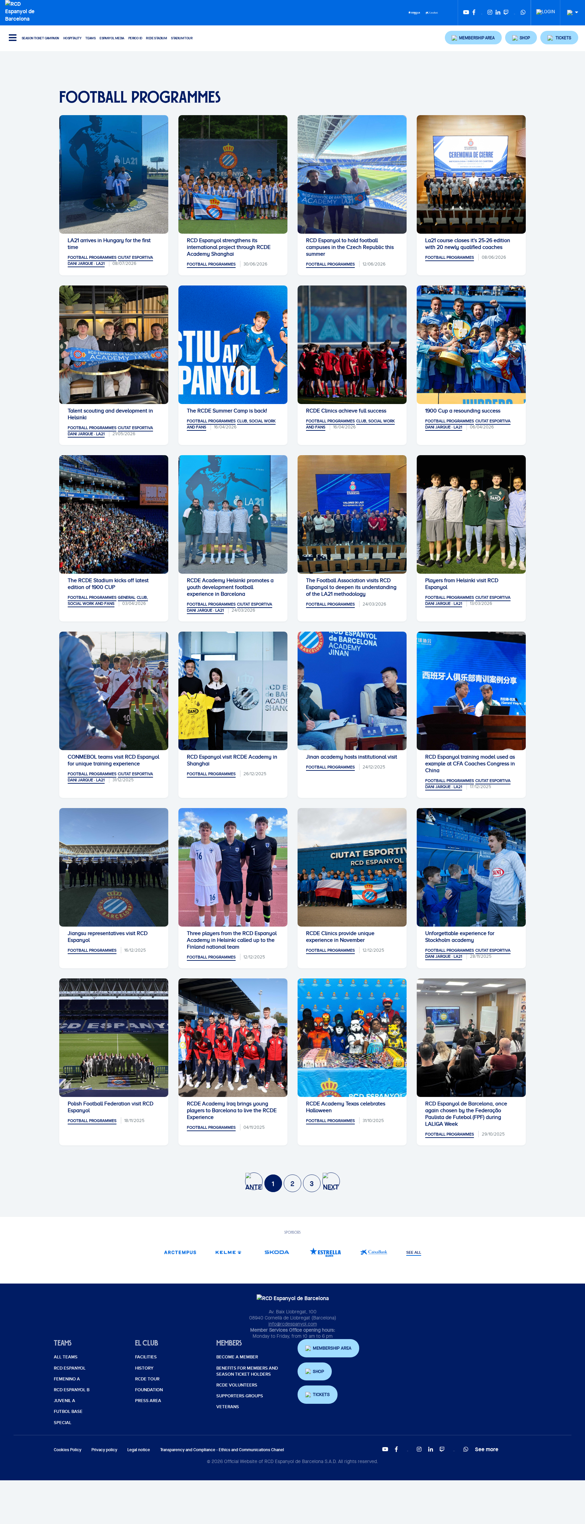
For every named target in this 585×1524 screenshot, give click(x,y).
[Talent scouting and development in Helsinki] (113, 344)
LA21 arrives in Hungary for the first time (109, 243)
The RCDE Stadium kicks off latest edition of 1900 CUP (108, 583)
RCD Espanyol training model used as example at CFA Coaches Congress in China (470, 764)
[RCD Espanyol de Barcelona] (21, 10)
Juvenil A (64, 1400)
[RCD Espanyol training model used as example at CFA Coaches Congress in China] (471, 691)
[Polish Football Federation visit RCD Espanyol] (113, 1037)
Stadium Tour (181, 38)
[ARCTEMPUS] (180, 1252)
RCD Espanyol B (71, 1390)
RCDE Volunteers (236, 1385)
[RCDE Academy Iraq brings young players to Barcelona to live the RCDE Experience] (232, 1037)
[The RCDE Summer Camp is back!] (232, 344)
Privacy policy (104, 1450)
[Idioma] (570, 12)
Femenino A (67, 1379)
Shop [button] (318, 1371)
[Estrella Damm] (414, 12)
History (144, 1368)
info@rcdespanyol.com (292, 1324)
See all (413, 1252)
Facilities (146, 1357)
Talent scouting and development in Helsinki (110, 414)
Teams (90, 38)
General (126, 597)
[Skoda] (277, 1252)
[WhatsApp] (523, 12)
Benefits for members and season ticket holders (247, 1371)
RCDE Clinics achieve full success (346, 411)
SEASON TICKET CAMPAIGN (40, 38)
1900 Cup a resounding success (462, 411)
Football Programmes (92, 257)
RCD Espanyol (70, 1368)
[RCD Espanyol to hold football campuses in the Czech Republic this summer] (352, 174)
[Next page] (331, 1181)
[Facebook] (474, 12)
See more (486, 1449)
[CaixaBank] (374, 1252)
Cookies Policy (67, 1450)
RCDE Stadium (156, 38)
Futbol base (68, 1411)
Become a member (237, 1357)
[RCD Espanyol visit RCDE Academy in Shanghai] (232, 691)
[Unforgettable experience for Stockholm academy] (471, 867)
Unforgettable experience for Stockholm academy (459, 936)
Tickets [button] (321, 1394)
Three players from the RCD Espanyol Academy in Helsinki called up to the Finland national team (232, 940)
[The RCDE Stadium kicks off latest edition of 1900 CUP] (113, 514)
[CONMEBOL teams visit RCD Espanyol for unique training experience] (113, 691)
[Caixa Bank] (431, 12)
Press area (148, 1400)
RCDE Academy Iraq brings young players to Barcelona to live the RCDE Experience (232, 1110)
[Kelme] (229, 1252)
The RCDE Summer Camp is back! (227, 411)
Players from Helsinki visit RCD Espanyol (461, 583)
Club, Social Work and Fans (108, 600)
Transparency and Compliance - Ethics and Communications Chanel (222, 1450)
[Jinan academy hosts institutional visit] (352, 691)
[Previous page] (254, 1181)
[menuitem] (545, 10)
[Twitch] (506, 12)
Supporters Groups (239, 1396)
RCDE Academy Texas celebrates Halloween (345, 1107)
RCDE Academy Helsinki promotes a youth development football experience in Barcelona (230, 587)
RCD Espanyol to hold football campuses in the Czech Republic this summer (350, 247)
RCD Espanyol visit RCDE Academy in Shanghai (232, 760)
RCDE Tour (147, 1379)
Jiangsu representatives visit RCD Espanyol (108, 936)
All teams (66, 1357)
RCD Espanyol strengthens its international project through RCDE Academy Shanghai (228, 247)
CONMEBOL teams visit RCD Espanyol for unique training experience (113, 760)
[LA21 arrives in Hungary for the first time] (113, 174)
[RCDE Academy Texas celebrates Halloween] (352, 1037)
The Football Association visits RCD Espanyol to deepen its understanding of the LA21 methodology (351, 587)
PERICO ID (135, 38)
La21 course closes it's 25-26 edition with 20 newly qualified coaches (467, 243)
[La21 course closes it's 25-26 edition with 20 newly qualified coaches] (471, 174)
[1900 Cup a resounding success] (471, 344)
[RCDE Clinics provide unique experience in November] (352, 867)
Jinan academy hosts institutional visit (351, 757)
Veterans (227, 1407)
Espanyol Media (112, 38)
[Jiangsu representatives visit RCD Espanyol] (113, 867)
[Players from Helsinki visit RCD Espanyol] (471, 514)
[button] (473, 37)
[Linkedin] (498, 12)
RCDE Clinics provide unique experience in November (340, 936)
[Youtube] (466, 12)
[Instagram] (490, 12)
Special (62, 1422)
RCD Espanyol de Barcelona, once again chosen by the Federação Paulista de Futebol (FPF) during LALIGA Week (466, 1114)
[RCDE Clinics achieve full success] (352, 344)
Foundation (149, 1390)
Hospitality (72, 38)
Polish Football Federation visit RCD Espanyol (110, 1107)
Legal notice (138, 1450)
